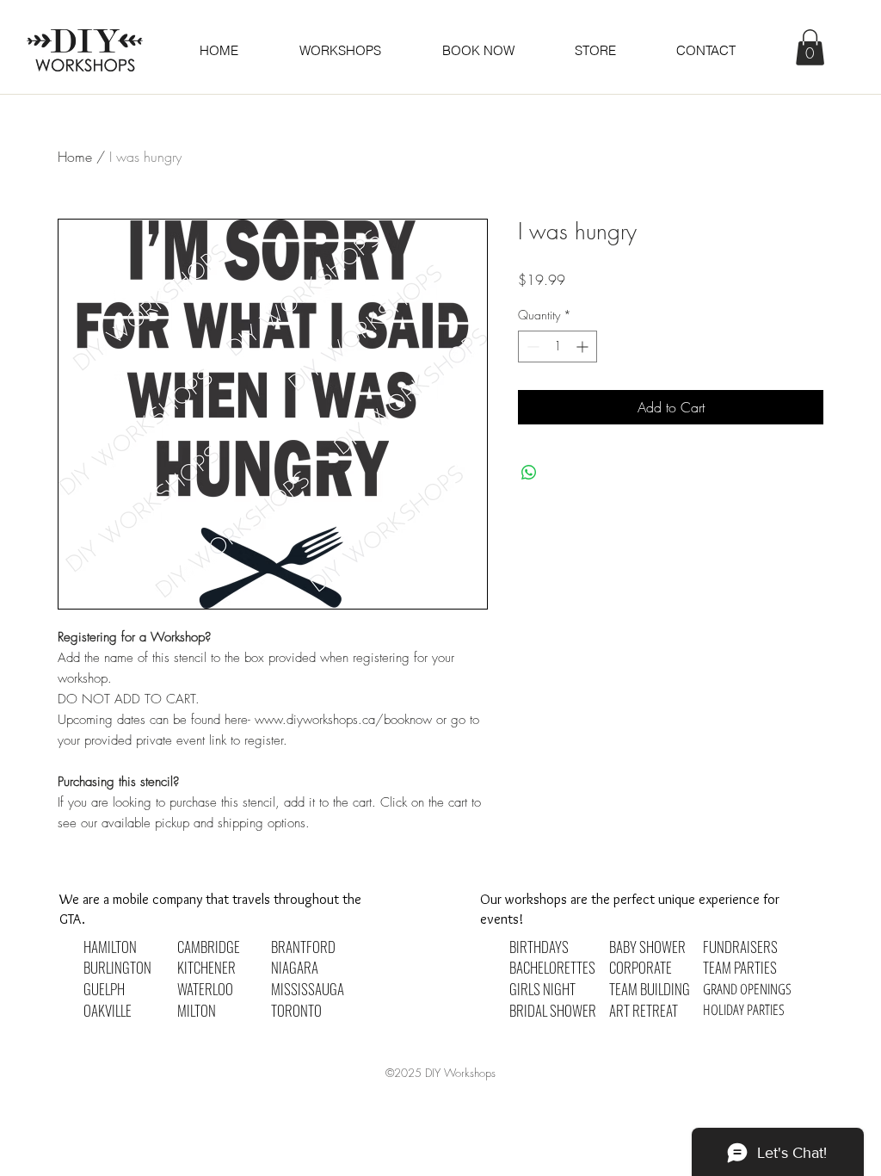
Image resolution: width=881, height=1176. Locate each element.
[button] (477, 50)
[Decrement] (531, 346)
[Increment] (584, 346)
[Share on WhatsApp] (529, 472)
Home (75, 156)
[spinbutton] (557, 346)
